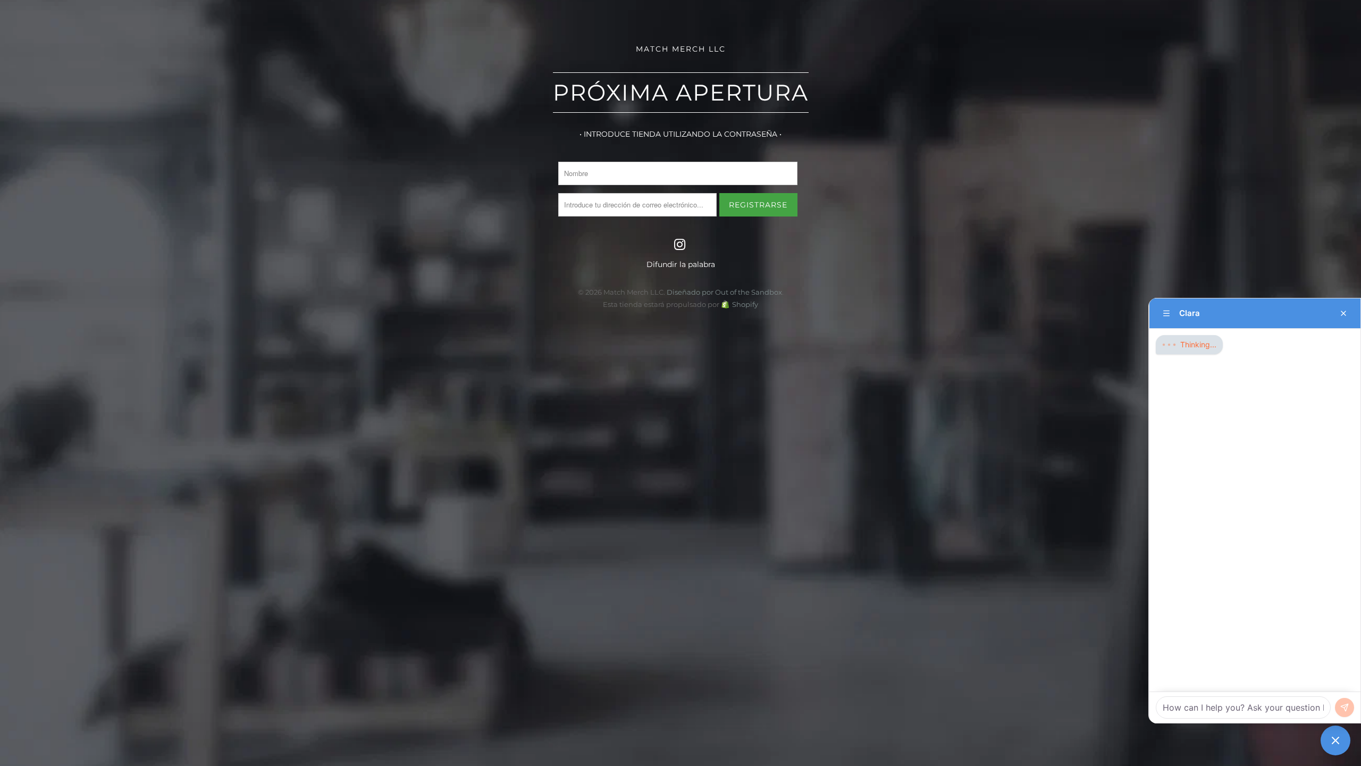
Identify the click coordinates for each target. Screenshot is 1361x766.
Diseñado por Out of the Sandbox (724, 292)
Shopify (745, 304)
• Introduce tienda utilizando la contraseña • (680, 134)
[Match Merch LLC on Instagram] (680, 245)
